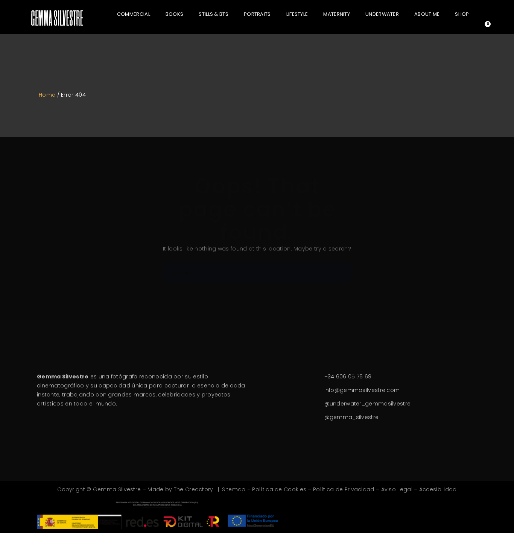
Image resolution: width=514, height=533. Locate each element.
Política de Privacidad (343, 489)
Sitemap (233, 489)
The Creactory (193, 489)
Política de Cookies (279, 489)
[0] (482, 27)
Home (47, 95)
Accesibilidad (438, 489)
